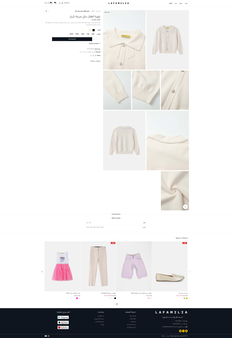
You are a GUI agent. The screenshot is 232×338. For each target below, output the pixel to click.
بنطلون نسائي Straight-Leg (108, 293)
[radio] (93, 30)
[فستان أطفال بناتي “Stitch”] (62, 266)
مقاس (98, 34)
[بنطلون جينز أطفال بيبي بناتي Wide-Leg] (134, 266)
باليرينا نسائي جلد (183, 293)
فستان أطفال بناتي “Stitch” (73, 293)
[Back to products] (46, 11)
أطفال (92, 11)
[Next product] (44, 11)
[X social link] (93, 55)
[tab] (116, 217)
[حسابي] (60, 3)
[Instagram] (183, 331)
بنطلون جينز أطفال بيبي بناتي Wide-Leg (141, 293)
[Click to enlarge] (185, 206)
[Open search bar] (62, 3)
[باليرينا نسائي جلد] (170, 266)
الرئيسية (98, 11)
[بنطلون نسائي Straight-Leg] (98, 266)
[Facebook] (186, 331)
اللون (99, 30)
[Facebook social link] (95, 55)
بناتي (93, 52)
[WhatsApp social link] (91, 55)
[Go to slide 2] (115, 304)
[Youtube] (180, 331)
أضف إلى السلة (72, 39)
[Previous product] (48, 11)
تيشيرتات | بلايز (84, 52)
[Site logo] (119, 3)
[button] (190, 271)
